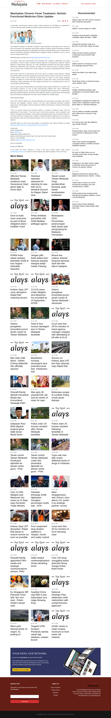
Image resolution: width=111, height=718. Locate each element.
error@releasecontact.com (18, 151)
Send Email (17, 132)
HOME (39, 3)
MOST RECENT (46, 3)
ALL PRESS (56, 3)
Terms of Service (55, 687)
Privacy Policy (55, 690)
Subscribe (25, 701)
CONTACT (65, 3)
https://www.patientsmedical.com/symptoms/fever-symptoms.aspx (29, 125)
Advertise (55, 692)
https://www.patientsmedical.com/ (40, 57)
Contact (55, 695)
